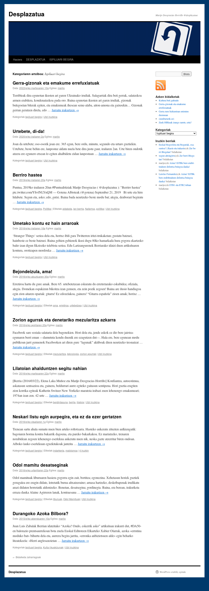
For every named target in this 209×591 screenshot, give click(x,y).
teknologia (73, 354)
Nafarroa (90, 208)
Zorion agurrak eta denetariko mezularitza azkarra (64, 320)
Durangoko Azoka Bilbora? (40, 513)
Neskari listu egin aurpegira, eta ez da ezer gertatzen (67, 416)
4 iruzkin (84, 450)
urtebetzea (76, 305)
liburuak (57, 499)
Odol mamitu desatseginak (40, 465)
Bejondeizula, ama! (32, 271)
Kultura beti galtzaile (169, 100)
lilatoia (80, 402)
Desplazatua (26, 13)
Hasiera (17, 59)
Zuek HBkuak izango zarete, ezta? (175, 122)
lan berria (78, 208)
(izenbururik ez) (166, 118)
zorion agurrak (88, 354)
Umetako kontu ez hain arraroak (46, 223)
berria (72, 402)
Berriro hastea (27, 175)
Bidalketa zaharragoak (27, 557)
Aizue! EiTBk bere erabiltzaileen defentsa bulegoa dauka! (177, 177)
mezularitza (59, 354)
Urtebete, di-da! (28, 131)
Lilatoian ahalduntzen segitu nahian (50, 368)
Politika (47, 208)
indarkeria (58, 450)
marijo (61, 88)
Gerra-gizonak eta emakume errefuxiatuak (56, 83)
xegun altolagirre (167, 155)
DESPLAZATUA (35, 59)
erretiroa (64, 305)
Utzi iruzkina (50, 116)
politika (100, 208)
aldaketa (67, 208)
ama (55, 305)
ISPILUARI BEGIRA (61, 59)
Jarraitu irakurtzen (65, 110)
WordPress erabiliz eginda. (173, 571)
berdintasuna (60, 402)
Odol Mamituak (71, 499)
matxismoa (72, 450)
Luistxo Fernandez (168, 174)
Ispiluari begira (33, 116)
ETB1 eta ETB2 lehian (180, 185)
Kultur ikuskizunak (53, 547)
